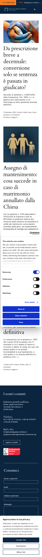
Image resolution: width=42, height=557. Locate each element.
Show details (30, 302)
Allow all (21, 309)
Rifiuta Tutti (21, 552)
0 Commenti (15, 115)
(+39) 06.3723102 (13, 419)
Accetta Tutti (21, 540)
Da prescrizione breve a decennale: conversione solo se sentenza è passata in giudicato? (20, 68)
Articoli (19, 112)
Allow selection (21, 316)
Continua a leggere (10, 117)
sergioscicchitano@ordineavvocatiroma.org (19, 434)
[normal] (15, 9)
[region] (21, 536)
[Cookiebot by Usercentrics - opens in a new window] (29, 233)
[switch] (36, 279)
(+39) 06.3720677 (29, 419)
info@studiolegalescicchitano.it (15, 432)
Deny (21, 322)
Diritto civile (27, 112)
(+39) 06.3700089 (10, 422)
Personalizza (21, 546)
